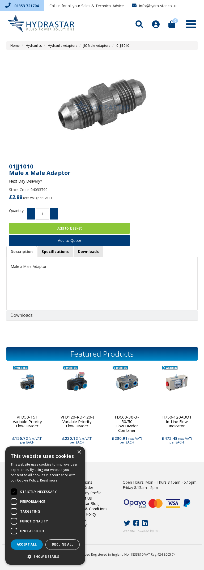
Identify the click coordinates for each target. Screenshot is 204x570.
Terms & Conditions (90, 508)
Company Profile (87, 492)
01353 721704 (26, 5)
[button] (45, 556)
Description (22, 251)
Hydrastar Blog (86, 503)
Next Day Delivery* (25, 181)
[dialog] (45, 505)
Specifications (55, 251)
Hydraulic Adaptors (62, 45)
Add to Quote (69, 240)
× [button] (79, 452)
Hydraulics (34, 45)
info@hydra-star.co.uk (157, 5)
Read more (49, 480)
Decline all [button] (62, 544)
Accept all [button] (27, 544)
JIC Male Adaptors (96, 45)
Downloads (88, 251)
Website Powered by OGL (142, 531)
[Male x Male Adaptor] (102, 107)
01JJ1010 (122, 45)
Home (15, 45)
